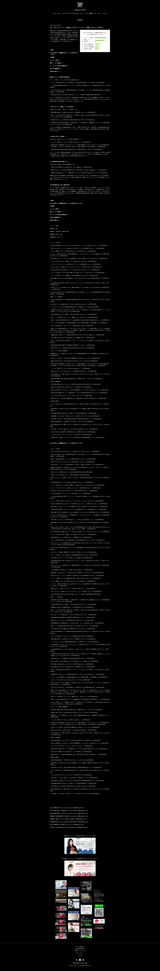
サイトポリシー (80, 953)
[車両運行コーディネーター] (86, 925)
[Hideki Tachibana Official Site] (61, 902)
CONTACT (104, 13)
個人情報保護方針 (80, 948)
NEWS (90, 13)
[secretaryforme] (73, 908)
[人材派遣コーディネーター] (86, 937)
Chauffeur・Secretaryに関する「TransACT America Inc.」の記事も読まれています (69, 827)
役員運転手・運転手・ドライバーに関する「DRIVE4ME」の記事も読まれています (68, 818)
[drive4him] (86, 890)
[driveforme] (73, 896)
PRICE (81, 13)
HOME (54, 13)
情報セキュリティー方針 (80, 950)
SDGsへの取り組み (80, 946)
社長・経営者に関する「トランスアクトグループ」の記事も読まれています (67, 807)
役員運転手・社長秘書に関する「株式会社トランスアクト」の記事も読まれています (69, 816)
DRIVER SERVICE (65, 13)
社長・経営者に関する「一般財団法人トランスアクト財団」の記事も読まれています (69, 810)
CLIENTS (86, 13)
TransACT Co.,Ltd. (80, 963)
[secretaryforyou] (73, 931)
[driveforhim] (86, 902)
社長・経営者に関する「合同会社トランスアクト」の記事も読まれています (67, 824)
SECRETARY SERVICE (74, 13)
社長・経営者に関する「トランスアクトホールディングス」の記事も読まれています (69, 813)
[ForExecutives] (86, 914)
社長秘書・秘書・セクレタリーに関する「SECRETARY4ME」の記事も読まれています (69, 821)
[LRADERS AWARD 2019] (61, 898)
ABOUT (58, 13)
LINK (80, 955)
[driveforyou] (73, 919)
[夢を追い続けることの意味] (61, 888)
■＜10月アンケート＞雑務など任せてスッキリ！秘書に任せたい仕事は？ (77, 27)
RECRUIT (99, 13)
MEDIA (94, 13)
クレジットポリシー (80, 952)
